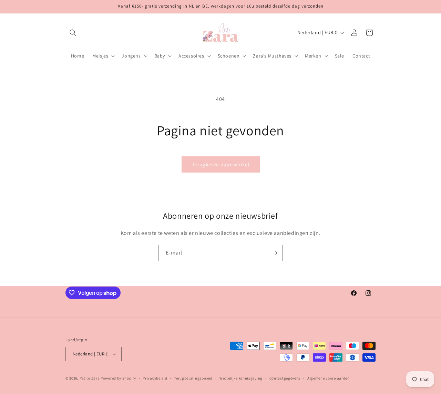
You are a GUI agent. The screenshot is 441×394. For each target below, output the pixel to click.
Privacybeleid (155, 378)
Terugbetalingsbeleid (193, 378)
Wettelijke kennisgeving (241, 378)
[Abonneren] (274, 253)
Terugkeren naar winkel (220, 164)
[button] (73, 32)
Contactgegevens (285, 378)
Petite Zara (90, 378)
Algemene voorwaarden (328, 378)
